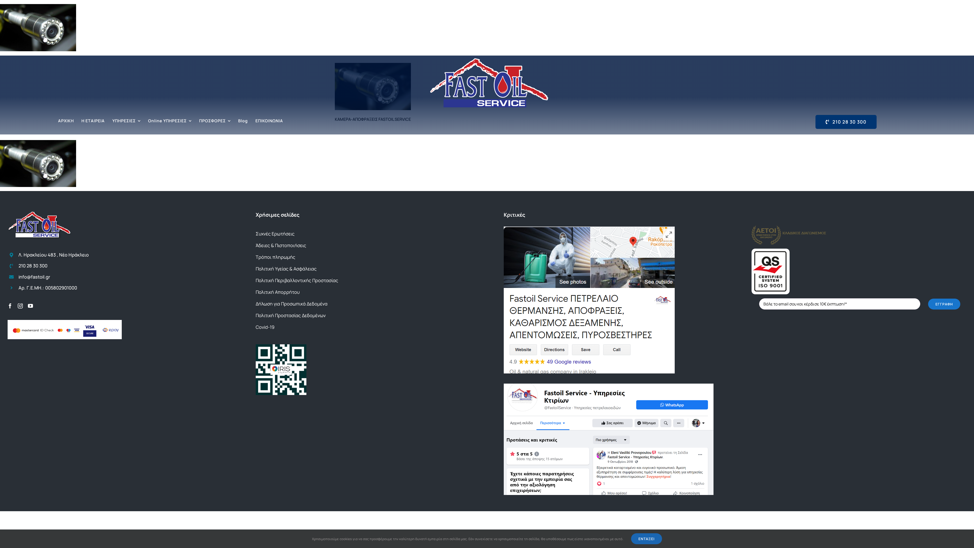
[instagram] (20, 306)
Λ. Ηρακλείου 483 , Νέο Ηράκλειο (54, 255)
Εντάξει (646, 538)
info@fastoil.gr (34, 277)
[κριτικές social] (609, 385)
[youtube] (30, 306)
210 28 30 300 (33, 266)
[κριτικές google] (589, 228)
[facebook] (10, 306)
